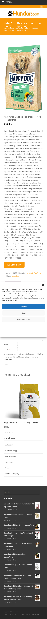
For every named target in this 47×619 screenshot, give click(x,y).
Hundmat (29, 273)
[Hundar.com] (23, 12)
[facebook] (41, 7)
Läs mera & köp (14, 265)
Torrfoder (37, 273)
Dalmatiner (9, 462)
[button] (43, 285)
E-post (7, 349)
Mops (7, 468)
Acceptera (23, 306)
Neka (24, 313)
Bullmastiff (9, 445)
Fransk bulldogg (11, 450)
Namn (7, 344)
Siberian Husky (10, 456)
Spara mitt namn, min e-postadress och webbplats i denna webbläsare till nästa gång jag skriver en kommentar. (23, 357)
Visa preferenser (23, 319)
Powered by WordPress (11, 614)
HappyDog (15, 276)
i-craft (27, 614)
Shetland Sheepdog (12, 473)
